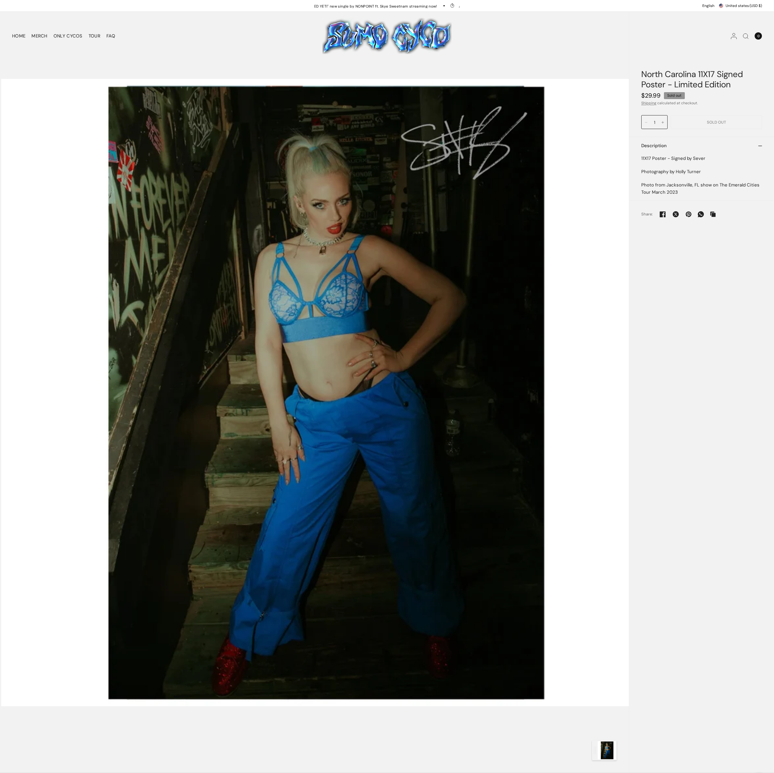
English (708, 5)
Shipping (648, 103)
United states (744, 5)
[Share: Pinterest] (689, 214)
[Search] (746, 36)
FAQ (110, 36)
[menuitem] (20, 36)
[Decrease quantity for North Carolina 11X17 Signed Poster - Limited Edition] (646, 122)
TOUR (94, 36)
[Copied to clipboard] (713, 214)
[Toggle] (595, 750)
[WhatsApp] (701, 214)
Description (654, 146)
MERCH (39, 36)
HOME (18, 36)
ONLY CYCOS (68, 36)
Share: (647, 214)
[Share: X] (676, 214)
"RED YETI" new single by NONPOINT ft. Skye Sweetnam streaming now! (321, 6)
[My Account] (734, 36)
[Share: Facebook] (663, 214)
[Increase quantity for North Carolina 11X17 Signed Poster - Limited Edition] (662, 122)
